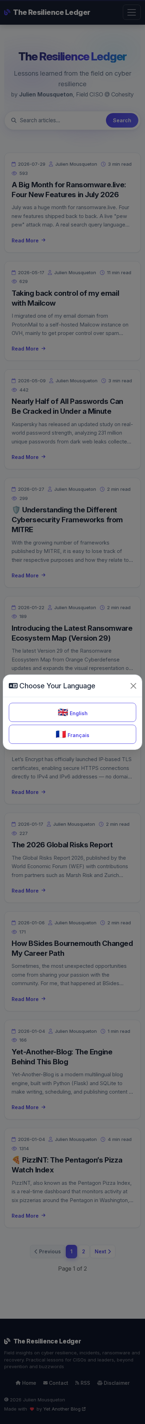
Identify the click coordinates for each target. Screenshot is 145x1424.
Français (72, 734)
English (73, 712)
